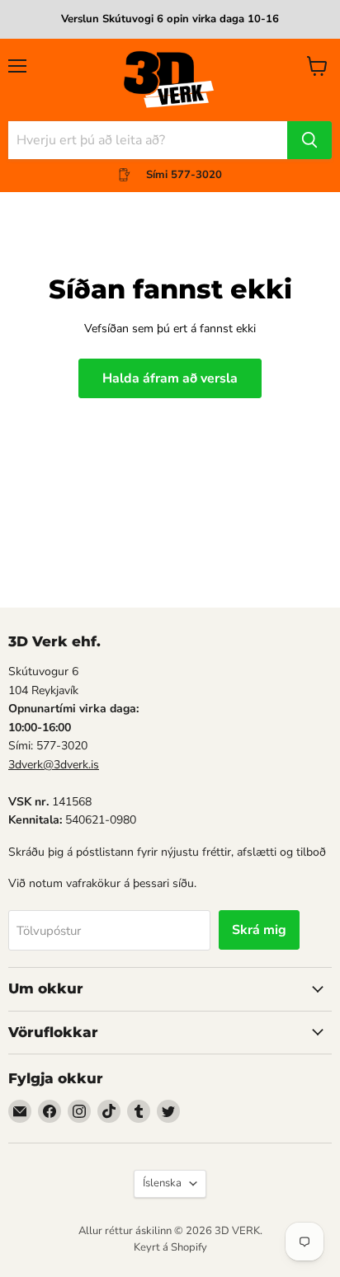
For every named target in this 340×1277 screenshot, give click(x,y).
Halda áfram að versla (170, 378)
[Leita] (309, 140)
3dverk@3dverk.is (53, 764)
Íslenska (162, 1183)
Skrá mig (259, 930)
